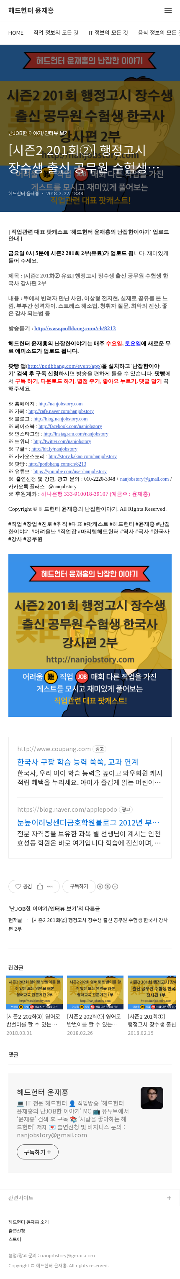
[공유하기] (40, 886)
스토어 (16, 1265)
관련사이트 (20, 1198)
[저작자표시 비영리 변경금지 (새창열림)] (107, 886)
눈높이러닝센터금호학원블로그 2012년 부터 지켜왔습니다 (88, 822)
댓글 (13, 1054)
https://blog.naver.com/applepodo (67, 809)
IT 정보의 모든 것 (108, 32)
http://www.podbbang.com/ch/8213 (75, 328)
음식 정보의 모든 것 (31, 1239)
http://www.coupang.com (54, 748)
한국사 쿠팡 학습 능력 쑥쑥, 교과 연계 (78, 762)
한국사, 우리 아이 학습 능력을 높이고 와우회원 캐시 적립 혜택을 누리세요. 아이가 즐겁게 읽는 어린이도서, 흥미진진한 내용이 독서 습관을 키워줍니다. (89, 777)
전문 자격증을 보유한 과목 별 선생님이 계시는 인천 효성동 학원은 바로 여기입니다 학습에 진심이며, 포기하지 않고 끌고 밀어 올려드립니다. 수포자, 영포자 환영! (89, 837)
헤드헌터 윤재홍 (31, 10)
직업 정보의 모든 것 (56, 32)
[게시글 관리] (50, 886)
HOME (15, 32)
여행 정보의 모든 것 (31, 1252)
